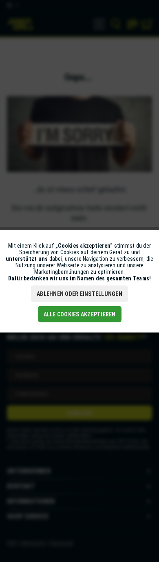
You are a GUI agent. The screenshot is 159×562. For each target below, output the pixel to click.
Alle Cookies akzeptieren (80, 314)
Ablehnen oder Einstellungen (79, 293)
